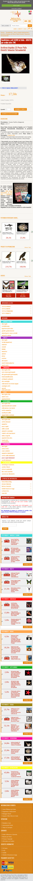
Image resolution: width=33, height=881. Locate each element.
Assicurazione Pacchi (7, 825)
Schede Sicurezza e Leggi (8, 489)
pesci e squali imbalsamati (21, 32)
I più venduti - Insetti (7, 569)
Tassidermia (9, 32)
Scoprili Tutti (27, 564)
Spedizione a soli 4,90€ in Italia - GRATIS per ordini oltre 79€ (16, 41)
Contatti (20, 29)
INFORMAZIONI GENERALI (8, 497)
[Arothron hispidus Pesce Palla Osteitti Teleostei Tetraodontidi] (16, 63)
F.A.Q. (3, 850)
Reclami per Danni (7, 836)
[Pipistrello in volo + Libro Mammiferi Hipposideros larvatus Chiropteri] (8, 285)
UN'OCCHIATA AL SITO (7, 303)
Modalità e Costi (6, 823)
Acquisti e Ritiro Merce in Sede (10, 816)
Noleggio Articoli (6, 813)
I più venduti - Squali (7, 631)
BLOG (25, 29)
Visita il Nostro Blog (7, 482)
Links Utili (4, 493)
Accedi (15, 29)
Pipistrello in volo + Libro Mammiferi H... (7, 291)
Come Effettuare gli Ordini (9, 809)
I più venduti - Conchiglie (8, 599)
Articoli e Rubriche (6, 484)
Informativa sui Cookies (8, 841)
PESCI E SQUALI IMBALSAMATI (10, 88)
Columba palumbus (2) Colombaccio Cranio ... (22, 291)
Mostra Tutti (28, 247)
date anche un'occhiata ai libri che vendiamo (6, 192)
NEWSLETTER (5, 517)
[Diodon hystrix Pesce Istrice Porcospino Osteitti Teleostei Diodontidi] (22, 227)
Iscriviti (5, 528)
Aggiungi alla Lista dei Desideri (9, 114)
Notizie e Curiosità (6, 486)
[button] (31, 231)
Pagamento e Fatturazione (9, 811)
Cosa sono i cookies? (17, 8)
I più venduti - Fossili (7, 704)
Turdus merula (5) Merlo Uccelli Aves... (22, 262)
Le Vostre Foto (5, 491)
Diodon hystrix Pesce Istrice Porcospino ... (22, 233)
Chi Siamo (4, 848)
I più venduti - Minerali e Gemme (10, 535)
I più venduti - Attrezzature (9, 767)
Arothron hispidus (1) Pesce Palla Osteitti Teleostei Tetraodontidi (15, 35)
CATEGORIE (4, 318)
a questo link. (11, 135)
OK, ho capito (16, 5)
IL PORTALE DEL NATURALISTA (9, 479)
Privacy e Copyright (7, 839)
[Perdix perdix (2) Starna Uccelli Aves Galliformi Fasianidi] (8, 256)
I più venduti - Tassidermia (9, 738)
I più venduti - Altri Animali (9, 667)
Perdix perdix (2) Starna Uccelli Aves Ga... (8, 262)
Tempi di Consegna (7, 827)
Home (2, 32)
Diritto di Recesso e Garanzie (9, 834)
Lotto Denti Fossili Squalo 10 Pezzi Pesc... (8, 233)
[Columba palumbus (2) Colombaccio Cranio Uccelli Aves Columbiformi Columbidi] (22, 285)
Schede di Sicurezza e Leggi (9, 855)
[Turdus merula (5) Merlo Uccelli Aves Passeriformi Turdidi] (22, 256)
